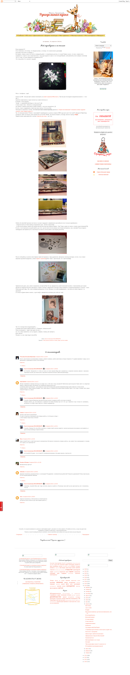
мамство (68, 598)
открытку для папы (42, 116)
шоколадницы (53, 574)
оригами (59, 586)
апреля (88, 604)
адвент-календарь (69, 564)
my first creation (64, 340)
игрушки (52, 584)
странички (77, 571)
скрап (59, 340)
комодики (78, 566)
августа (88, 595)
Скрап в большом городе (103, 172)
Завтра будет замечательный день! (94, 633)
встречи (69, 595)
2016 (85, 581)
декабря (88, 587)
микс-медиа (62, 567)
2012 (85, 657)
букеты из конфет (60, 580)
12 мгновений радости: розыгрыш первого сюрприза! (33, 569)
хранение (77, 573)
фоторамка (70, 573)
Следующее (19, 534)
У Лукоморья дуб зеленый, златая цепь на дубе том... (98, 629)
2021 (85, 571)
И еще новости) (89, 621)
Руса (21, 439)
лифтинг (57, 567)
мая (87, 601)
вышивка (52, 582)
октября (88, 591)
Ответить (22, 362)
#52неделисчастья (55, 593)
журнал (65, 597)
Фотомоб (87, 642)
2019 (85, 575)
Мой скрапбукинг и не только (92, 640)
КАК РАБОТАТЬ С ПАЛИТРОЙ (32, 582)
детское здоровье (76, 595)
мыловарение (53, 586)
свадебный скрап (63, 571)
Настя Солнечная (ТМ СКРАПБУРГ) (33, 368)
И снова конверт (89, 619)
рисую (47, 340)
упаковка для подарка (58, 573)
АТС (58, 564)
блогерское (64, 595)
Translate (108, 48)
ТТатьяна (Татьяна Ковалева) (27, 356)
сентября (88, 593)
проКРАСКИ (56, 571)
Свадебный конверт (90, 623)
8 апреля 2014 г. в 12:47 (30, 412)
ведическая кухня (75, 580)
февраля (88, 650)
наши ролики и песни (70, 600)
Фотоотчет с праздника (91, 631)
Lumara (22, 412)
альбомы (55, 566)
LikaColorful (23, 381)
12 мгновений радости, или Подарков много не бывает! (33, 558)
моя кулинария (75, 584)
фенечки (78, 586)
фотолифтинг (54, 588)
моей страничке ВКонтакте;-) (51, 96)
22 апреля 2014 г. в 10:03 (51, 483)
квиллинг (58, 584)
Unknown (22, 471)
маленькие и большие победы (57, 598)
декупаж (78, 582)
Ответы (23, 365)
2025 (85, 569)
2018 (85, 577)
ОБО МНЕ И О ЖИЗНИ (103, 161)
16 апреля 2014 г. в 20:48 (31, 471)
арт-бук (69, 566)
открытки (69, 569)
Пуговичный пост (89, 637)
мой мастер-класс (60, 600)
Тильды (52, 580)
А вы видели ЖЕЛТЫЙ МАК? (92, 627)
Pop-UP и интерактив (67, 563)
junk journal (77, 563)
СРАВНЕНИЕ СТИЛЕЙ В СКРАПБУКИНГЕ (32, 583)
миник (73, 567)
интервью (78, 597)
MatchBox (59, 563)
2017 (85, 579)
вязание (59, 582)
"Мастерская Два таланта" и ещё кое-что (95, 644)
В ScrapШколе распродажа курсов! (94, 646)
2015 (85, 583)
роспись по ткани (53, 340)
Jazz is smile (88, 607)
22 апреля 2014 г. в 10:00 (51, 398)
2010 (85, 661)
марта (87, 648)
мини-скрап (69, 567)
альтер (60, 566)
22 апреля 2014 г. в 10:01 (51, 426)
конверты (52, 567)
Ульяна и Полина (24, 462)
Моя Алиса (88, 605)
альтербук (65, 566)
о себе (44, 340)
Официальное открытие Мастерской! (94, 635)
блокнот (73, 566)
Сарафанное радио (55, 595)
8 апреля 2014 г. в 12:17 (32, 381)
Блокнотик (88, 625)
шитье (60, 588)
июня (87, 599)
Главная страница (52, 534)
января (87, 652)
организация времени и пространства (66, 601)
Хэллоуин (62, 564)
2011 (85, 659)
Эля (21, 496)
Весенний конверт (90, 617)
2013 (85, 655)
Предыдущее (85, 534)
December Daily (53, 563)
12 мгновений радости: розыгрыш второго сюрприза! (33, 565)
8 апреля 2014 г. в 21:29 (35, 462)
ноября (88, 589)
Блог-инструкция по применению (71, 593)
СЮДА (76, 114)
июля (87, 597)
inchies (73, 563)
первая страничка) (41, 258)
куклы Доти (65, 584)
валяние (68, 580)
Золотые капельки (103, 174)
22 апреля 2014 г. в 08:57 (29, 496)
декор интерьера (69, 582)
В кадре (87, 609)
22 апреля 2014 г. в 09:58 (51, 368)
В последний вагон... (90, 615)
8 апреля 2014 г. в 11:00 (42, 356)
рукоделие (71, 586)
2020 (85, 573)
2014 (85, 585)
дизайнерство (55, 597)
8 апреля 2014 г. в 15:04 (29, 439)
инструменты (71, 597)
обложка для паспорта (60, 569)
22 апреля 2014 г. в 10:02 (51, 451)
